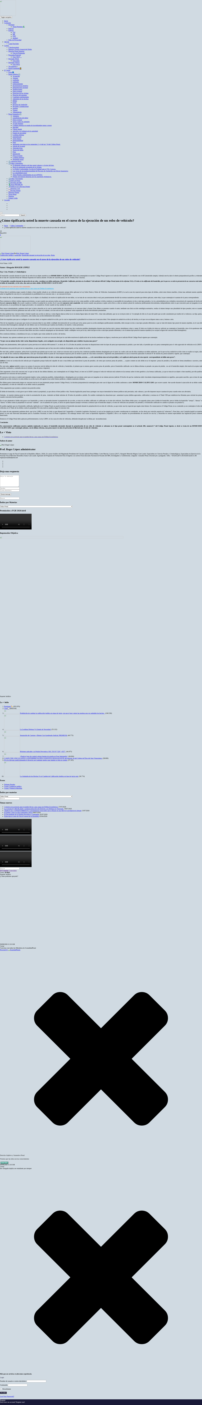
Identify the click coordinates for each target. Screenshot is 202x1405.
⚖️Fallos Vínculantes (15, 179)
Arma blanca (17, 139)
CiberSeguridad (13, 47)
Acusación (16, 76)
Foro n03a (16, 61)
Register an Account (6, 1404)
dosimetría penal (18, 159)
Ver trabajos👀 (13, 66)
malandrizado (17, 137)
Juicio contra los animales (21, 122)
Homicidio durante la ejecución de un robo (36, 255)
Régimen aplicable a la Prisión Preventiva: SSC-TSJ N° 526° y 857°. (43, 751)
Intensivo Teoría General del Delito (20, 49)
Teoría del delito (18, 150)
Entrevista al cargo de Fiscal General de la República (21, 816)
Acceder (7, 200)
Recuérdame (6, 1389)
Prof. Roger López (22, 253)
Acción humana (18, 123)
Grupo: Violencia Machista (13, 788)
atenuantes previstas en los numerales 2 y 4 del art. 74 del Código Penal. (36, 144)
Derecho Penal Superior (16, 51)
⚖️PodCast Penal (14, 181)
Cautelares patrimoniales (21, 97)
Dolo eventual (17, 91)
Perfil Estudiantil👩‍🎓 (15, 68)
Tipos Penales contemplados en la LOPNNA (27, 175)
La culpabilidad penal (20, 173)
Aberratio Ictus (18, 148)
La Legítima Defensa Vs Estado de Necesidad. (35, 729)
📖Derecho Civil (14, 189)
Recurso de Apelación (20, 104)
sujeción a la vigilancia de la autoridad (25, 131)
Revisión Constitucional (21, 106)
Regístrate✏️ (8, 706)
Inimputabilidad (18, 140)
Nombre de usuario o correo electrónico (13, 1381)
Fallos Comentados (17, 226)
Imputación (16, 154)
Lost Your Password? (7, 1396)
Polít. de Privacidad (14, 40)
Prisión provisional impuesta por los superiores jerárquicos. (32, 177)
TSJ (14, 32)
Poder (15, 103)
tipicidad (15, 127)
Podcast (11, 28)
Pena (14, 142)
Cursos (6, 45)
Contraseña (3, 1385)
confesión (16, 80)
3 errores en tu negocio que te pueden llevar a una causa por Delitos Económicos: (27, 288)
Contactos (7, 23)
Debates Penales (9, 784)
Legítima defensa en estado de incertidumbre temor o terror (32, 125)
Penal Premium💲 (19, 27)
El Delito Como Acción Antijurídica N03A (18, 812)
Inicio (6, 21)
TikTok (6, 42)
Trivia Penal (12, 194)
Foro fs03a (16, 64)
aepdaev (15, 38)
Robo (53, 255)
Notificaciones (17, 89)
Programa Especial (14, 55)
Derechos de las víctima (20, 93)
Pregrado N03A (13, 59)
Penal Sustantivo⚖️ (15, 114)
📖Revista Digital (14, 190)
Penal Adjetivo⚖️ (14, 74)
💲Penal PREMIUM (15, 185)
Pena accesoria (17, 156)
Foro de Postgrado (19, 53)
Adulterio (16, 116)
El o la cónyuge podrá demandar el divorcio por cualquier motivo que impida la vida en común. (35, 760)
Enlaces (11, 30)
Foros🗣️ (11, 72)
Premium (11, 25)
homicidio (17, 255)
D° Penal (7, 70)
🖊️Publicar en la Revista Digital (19, 187)
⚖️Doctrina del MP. (15, 183)
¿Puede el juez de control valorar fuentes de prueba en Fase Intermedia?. (44, 756)
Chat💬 (6, 708)
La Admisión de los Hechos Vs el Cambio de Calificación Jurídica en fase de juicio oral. (49, 776)
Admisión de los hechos (21, 99)
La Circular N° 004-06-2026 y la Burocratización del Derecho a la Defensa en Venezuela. (34, 809)
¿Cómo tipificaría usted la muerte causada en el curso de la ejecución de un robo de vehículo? (40, 259)
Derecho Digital (13, 192)
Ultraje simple (17, 129)
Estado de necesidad (19, 133)
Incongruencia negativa (20, 86)
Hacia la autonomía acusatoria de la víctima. (27, 167)
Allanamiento (17, 112)
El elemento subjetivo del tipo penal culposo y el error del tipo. (33, 165)
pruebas (15, 108)
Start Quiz (4, 1162)
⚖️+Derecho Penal (14, 161)
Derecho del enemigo (20, 95)
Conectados (8, 870)
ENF (14, 36)
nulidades (16, 82)
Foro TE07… (17, 57)
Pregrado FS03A (14, 62)
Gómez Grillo (13, 198)
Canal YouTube (13, 44)
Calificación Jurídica (7, 255)
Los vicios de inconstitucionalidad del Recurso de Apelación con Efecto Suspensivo (40, 171)
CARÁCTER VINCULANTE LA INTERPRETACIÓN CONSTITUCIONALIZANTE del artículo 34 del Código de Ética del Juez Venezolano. (53, 758)
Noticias (11, 196)
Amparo (15, 78)
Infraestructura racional (20, 87)
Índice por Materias (8, 502)
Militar (15, 101)
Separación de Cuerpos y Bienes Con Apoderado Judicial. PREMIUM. (43, 735)
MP (14, 34)
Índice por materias (8, 792)
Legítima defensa (18, 135)
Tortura (15, 110)
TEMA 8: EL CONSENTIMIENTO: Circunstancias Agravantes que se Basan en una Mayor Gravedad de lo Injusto (42, 811)
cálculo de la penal (19, 146)
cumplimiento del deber (20, 118)
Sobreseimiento (18, 84)
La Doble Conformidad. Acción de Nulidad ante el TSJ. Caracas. (34, 169)
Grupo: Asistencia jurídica (12, 786)
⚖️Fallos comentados (15, 163)
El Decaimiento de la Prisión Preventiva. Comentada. (21, 814)
